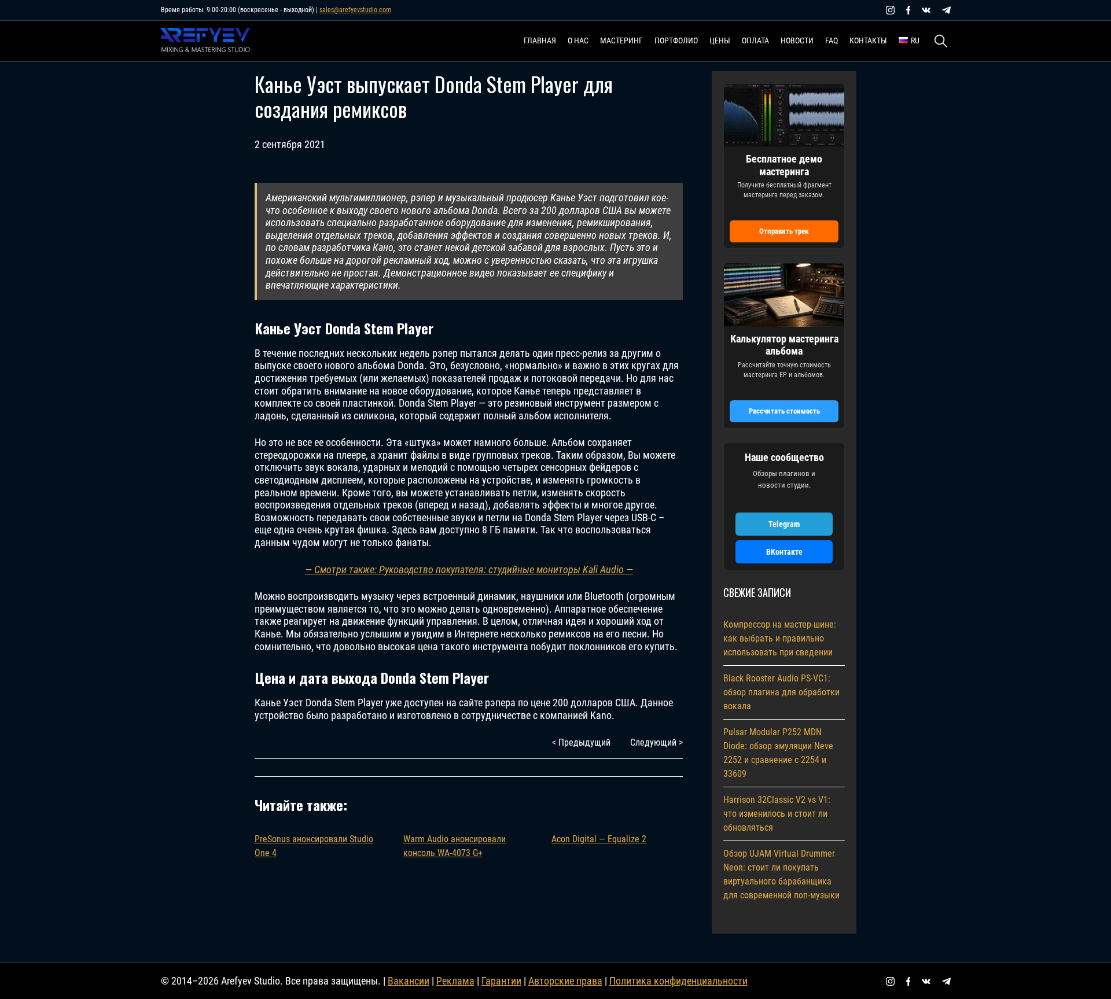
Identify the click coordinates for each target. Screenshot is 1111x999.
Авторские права (565, 981)
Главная (540, 40)
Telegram (784, 524)
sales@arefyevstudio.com (355, 10)
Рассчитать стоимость (784, 411)
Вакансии (408, 981)
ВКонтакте (784, 551)
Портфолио (676, 40)
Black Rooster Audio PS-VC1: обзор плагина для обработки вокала (781, 692)
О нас (578, 40)
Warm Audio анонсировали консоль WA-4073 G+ (454, 846)
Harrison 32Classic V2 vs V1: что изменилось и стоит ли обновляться (776, 813)
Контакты (868, 40)
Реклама (455, 981)
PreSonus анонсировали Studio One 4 (314, 846)
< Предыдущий (581, 742)
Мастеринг (621, 40)
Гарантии (501, 981)
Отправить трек (784, 231)
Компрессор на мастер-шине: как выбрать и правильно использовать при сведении (779, 638)
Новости (797, 40)
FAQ (831, 40)
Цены (719, 40)
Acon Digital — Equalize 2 (598, 839)
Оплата (755, 40)
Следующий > (656, 742)
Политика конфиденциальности (678, 981)
